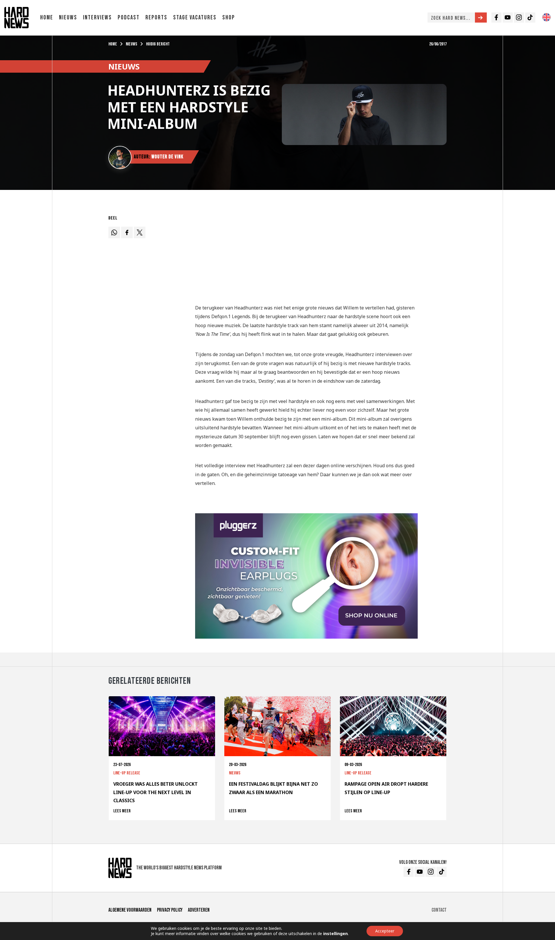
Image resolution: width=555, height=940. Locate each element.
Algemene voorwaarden (129, 910)
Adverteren (199, 910)
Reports (156, 17)
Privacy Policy (169, 910)
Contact (439, 910)
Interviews (97, 17)
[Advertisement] (306, 253)
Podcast (129, 17)
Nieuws (68, 17)
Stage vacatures (195, 17)
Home (46, 17)
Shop (228, 17)
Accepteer (384, 931)
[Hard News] (16, 17)
